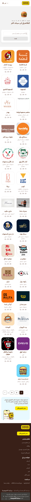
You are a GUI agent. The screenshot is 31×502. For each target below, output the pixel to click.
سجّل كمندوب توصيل (24, 449)
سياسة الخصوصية (7, 490)
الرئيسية (28, 20)
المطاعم (23, 20)
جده (29, 464)
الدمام (28, 461)
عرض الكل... (27, 475)
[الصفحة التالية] (5, 392)
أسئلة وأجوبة (27, 483)
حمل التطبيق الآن (21, 408)
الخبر (18, 20)
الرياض (28, 468)
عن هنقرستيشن (26, 442)
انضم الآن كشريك (25, 453)
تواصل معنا (6, 483)
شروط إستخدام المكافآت (16, 483)
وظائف (28, 446)
